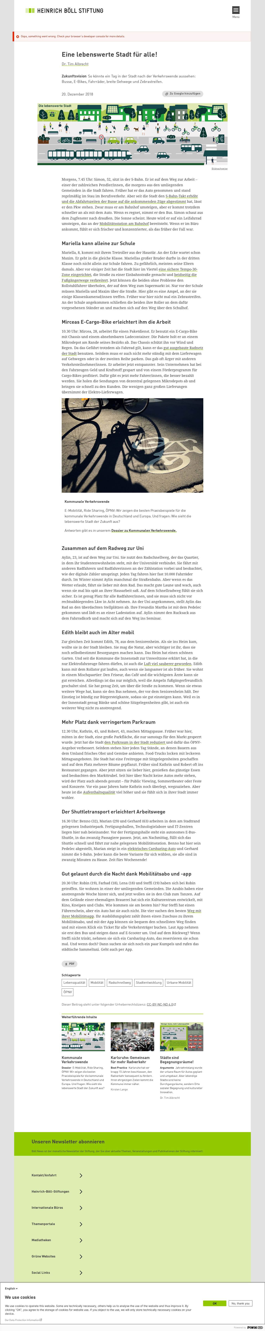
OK (215, 1303)
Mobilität (97, 982)
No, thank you (240, 1303)
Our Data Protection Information (22, 1320)
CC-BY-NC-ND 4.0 (160, 1004)
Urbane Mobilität (179, 982)
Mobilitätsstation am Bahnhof (124, 223)
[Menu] (236, 10)
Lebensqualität (74, 982)
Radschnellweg (120, 982)
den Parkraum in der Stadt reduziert (135, 742)
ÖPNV (67, 992)
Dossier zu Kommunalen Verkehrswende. (144, 530)
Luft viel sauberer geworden (167, 663)
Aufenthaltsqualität (99, 792)
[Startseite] (64, 10)
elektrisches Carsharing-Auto (152, 848)
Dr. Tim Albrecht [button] (75, 64)
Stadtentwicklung (149, 982)
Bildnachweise (220, 168)
